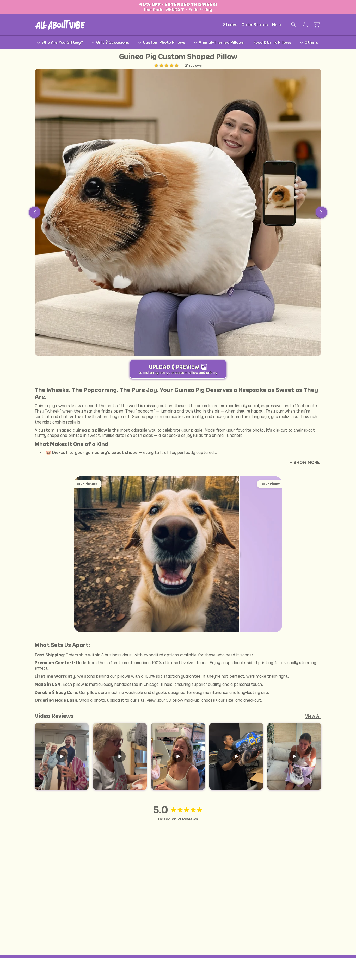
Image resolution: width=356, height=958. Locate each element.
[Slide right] (321, 212)
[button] (293, 24)
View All (313, 716)
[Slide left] (34, 212)
